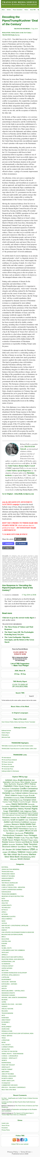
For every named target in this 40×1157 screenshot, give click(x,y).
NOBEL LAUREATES (8, 885)
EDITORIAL (5, 867)
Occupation (20, 831)
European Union (29, 800)
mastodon (9, 543)
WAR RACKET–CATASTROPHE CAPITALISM (15, 925)
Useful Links (5, 1123)
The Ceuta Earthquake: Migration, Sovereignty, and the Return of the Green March (19, 639)
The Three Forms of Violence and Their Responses (18, 628)
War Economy (23, 854)
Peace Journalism (17, 9)
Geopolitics (15, 806)
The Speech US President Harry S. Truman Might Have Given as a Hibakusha (18, 1113)
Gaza (14, 804)
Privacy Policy (6, 1130)
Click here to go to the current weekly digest (18, 617)
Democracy (33, 793)
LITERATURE (5, 1040)
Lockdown (7, 824)
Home (3, 9)
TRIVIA (4, 1038)
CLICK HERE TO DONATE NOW (20, 653)
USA (32, 849)
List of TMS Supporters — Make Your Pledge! (20, 664)
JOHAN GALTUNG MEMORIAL (11, 869)
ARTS (3, 1015)
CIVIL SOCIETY (6, 1044)
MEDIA (4, 946)
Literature (33, 822)
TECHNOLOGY (6, 907)
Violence (21, 852)
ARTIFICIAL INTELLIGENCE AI (10, 975)
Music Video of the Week (9, 1089)
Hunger (5, 811)
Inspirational (13, 813)
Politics (10, 838)
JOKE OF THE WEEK (8, 1074)
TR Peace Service (7, 764)
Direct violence (11, 795)
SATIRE (4, 1002)
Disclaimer (5, 1128)
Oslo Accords (19, 833)
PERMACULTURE (7, 1031)
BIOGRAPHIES (6, 880)
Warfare (32, 854)
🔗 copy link (7, 548)
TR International (6, 757)
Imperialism (14, 811)
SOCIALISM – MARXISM (9, 982)
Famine (5, 802)
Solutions (19, 844)
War (5, 854)
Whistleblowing (25, 857)
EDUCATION (5, 939)
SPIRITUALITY (6, 1067)
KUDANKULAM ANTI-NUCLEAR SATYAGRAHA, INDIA (17, 1033)
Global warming (25, 806)
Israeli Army (6, 820)
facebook (22, 543)
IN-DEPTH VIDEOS (7, 1078)
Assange (34, 782)
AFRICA (4, 912)
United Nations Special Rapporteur (19, 470)
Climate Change (24, 786)
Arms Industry (25, 782)
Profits (23, 838)
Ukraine (8, 849)
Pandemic (19, 835)
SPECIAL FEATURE (7, 1008)
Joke (26, 820)
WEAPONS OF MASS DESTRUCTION (13, 896)
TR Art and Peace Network (9, 760)
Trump (35, 847)
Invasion (13, 817)
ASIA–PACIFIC (6, 928)
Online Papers (6, 733)
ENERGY (4, 930)
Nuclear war (33, 829)
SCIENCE (4, 1006)
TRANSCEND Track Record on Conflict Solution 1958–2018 (19, 748)
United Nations (22, 849)
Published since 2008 (20, 1154)
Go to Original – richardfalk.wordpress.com (18, 493)
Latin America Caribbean (19, 822)
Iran (18, 817)
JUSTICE (4, 923)
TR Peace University (7, 762)
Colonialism (14, 789)
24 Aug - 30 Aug (20, 674)
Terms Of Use (5, 1125)
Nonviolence (24, 829)
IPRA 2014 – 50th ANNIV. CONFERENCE (13, 1087)
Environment (30, 797)
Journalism (33, 820)
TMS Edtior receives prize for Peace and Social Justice (17, 746)
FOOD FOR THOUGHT (8, 1065)
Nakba (10, 829)
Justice (7, 822)
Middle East (30, 824)
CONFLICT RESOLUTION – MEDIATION (13, 887)
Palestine (29, 833)
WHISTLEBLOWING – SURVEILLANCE (13, 991)
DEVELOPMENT (6, 1026)
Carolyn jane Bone (7, 1102)
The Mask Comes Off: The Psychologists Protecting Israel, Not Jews (19, 633)
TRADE (4, 1024)
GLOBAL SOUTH (7, 948)
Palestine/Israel (9, 835)
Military (6, 826)
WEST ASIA (5, 970)
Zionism (26, 859)
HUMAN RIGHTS (7, 905)
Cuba (13, 793)
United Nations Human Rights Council (21, 466)
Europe (20, 800)
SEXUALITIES (6, 1049)
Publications (5, 735)
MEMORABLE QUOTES (8, 916)
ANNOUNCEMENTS (8, 878)
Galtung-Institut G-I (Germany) (10, 771)
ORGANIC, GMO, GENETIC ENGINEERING (14, 997)
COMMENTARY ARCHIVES (10, 1085)
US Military (12, 852)
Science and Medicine (23, 842)
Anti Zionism (16, 782)
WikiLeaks (13, 859)
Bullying (32, 784)
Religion (17, 840)
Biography (20, 784)
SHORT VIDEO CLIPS (8, 1080)
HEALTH (4, 988)
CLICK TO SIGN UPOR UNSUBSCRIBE (20, 685)
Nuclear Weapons (9, 831)
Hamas (35, 806)
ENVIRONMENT (6, 979)
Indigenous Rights (30, 811)
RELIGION (5, 1011)
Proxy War (29, 838)
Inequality (5, 813)
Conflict (23, 788)
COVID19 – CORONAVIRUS (10, 1056)
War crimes (12, 854)
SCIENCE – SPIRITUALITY (9, 1058)
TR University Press (7, 769)
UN (13, 850)
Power (17, 838)
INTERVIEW (5, 1017)
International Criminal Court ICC (16, 815)
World (20, 859)
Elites (22, 798)
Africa (15, 780)
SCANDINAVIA (6, 964)
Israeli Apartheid (32, 817)
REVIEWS (4, 1000)
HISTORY (4, 986)
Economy (16, 798)
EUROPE (4, 943)
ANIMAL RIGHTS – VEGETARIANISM (12, 1053)
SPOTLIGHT (5, 952)
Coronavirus (32, 788)
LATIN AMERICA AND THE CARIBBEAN (13, 950)
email (19, 539)
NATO (15, 828)
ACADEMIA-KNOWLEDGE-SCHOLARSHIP (14, 973)
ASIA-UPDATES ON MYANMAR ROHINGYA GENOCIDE (18, 932)
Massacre (15, 824)
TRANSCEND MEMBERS (22, 29)
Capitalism (8, 786)
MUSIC (4, 1042)
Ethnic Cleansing (10, 800)
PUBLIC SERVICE (7, 1035)
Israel (23, 817)
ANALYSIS (5, 903)
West (7, 857)
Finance (16, 802)
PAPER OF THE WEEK (8, 876)
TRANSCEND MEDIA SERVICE (19, 2)
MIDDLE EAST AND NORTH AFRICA (12, 957)
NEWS (3, 921)
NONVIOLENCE (6, 892)
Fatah (10, 802)
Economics (8, 798)
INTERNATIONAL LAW (8, 961)
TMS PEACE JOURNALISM (10, 883)
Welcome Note (6, 737)
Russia (5, 842)
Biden (6, 784)
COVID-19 (17, 791)
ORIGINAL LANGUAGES (9, 1076)
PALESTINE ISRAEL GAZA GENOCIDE (13, 959)
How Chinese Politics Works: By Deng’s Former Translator (18, 722)
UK (3, 849)
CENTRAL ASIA (6, 941)
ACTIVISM (5, 914)
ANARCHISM (5, 1029)
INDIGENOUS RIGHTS (8, 993)
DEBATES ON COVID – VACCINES (12, 1004)
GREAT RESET (6, 1020)
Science (12, 842)
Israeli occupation (17, 820)
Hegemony (12, 809)
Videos (26, 9)
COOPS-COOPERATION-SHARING (12, 889)
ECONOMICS (5, 1022)
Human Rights (31, 809)
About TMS (33, 9)
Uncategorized (6, 1083)
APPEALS (4, 955)
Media (22, 824)
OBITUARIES (5, 1071)
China (15, 786)
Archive (9, 9)
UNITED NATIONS (7, 968)
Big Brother (12, 784)
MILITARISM (5, 901)
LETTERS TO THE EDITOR (9, 1051)
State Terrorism (30, 844)
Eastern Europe (23, 795)
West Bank (15, 857)
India (21, 811)
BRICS (26, 784)
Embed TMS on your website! (20, 1144)
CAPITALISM (5, 977)
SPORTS (4, 1060)
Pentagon (33, 835)
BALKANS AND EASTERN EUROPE (12, 934)
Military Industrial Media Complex (21, 826)
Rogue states (32, 840)
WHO (33, 857)
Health (4, 809)
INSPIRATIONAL (6, 1062)
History (21, 809)
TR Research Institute (8, 766)
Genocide (22, 804)
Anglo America (24, 780)
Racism (10, 840)
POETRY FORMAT (7, 1069)
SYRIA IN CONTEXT (7, 966)
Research (24, 840)
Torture (29, 847)
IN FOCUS (5, 910)
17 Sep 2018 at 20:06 (29, 595)
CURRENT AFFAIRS (7, 1047)
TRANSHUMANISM (7, 1013)
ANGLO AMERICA (7, 919)
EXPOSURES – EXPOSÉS (9, 984)
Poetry (4, 838)
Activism (8, 780)
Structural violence (9, 847)
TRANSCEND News (7, 871)
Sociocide (12, 844)
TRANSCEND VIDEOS (8, 874)
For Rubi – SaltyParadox (9, 1098)
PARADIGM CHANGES (8, 995)
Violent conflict (31, 852)
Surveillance (22, 847)
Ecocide (32, 795)
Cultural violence (22, 793)
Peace (26, 835)
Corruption (8, 791)
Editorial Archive (6, 730)
